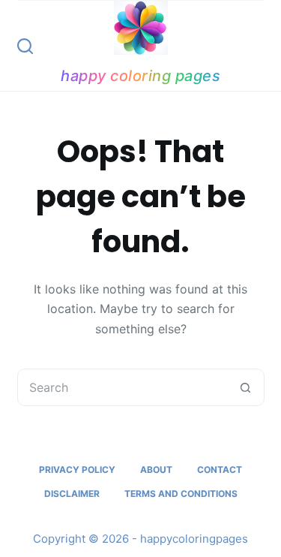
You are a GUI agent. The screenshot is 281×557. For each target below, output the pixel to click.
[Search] (25, 46)
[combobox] (123, 387)
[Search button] (246, 387)
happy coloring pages (140, 76)
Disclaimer (72, 493)
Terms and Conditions (181, 493)
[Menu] (258, 46)
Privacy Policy (77, 469)
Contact (219, 469)
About (156, 469)
